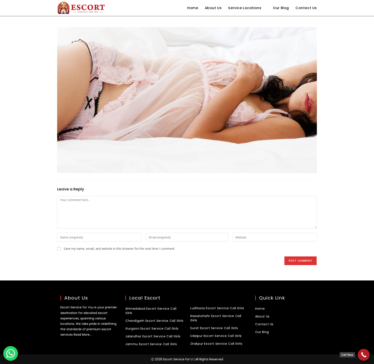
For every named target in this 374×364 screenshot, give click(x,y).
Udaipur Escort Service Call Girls (216, 336)
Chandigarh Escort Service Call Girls (154, 321)
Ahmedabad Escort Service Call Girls (150, 310)
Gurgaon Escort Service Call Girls (152, 328)
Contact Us (264, 324)
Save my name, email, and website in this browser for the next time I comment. (119, 248)
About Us (262, 316)
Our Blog (262, 332)
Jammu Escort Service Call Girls (151, 344)
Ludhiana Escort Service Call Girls (217, 308)
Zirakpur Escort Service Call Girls (216, 343)
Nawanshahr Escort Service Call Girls (215, 318)
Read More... (83, 334)
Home (260, 308)
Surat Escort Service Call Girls (214, 328)
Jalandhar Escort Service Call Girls (153, 336)
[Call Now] (364, 355)
